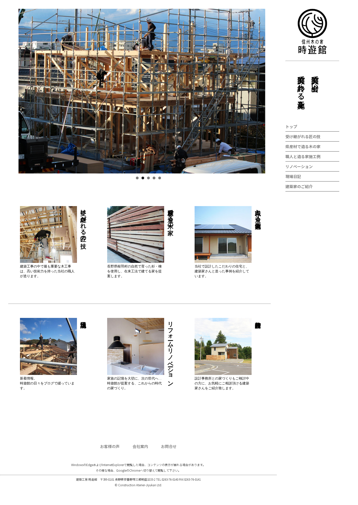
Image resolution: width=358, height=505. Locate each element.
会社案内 (140, 446)
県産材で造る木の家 (302, 146)
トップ (291, 126)
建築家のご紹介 (299, 186)
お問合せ (169, 446)
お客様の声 (110, 446)
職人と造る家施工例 (302, 156)
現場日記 (293, 176)
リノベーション (299, 166)
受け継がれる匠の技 (302, 136)
